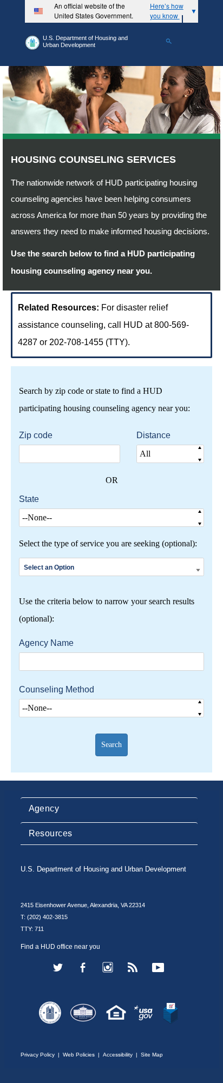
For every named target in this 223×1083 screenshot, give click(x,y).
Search (111, 745)
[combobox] (111, 567)
